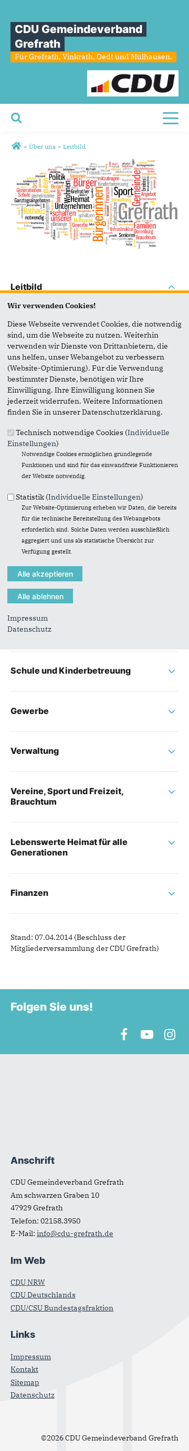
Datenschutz (29, 629)
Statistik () (79, 496)
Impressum (27, 618)
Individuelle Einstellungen (94, 496)
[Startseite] (133, 75)
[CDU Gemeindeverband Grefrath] (16, 146)
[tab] (94, 288)
